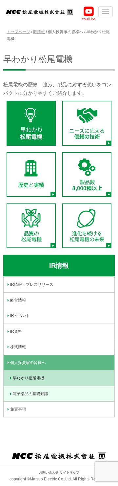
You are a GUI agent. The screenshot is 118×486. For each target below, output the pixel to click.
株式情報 (18, 347)
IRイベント (20, 315)
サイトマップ (69, 472)
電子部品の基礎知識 (30, 393)
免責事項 (18, 409)
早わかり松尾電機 (28, 378)
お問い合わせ (49, 472)
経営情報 (18, 300)
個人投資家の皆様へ (28, 362)
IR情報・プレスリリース (31, 284)
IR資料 (16, 331)
